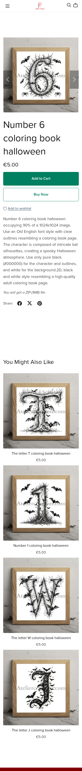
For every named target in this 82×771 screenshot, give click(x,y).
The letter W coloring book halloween (41, 638)
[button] (7, 80)
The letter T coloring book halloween (41, 453)
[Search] (69, 5)
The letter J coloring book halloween (41, 730)
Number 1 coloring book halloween (41, 545)
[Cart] (77, 5)
